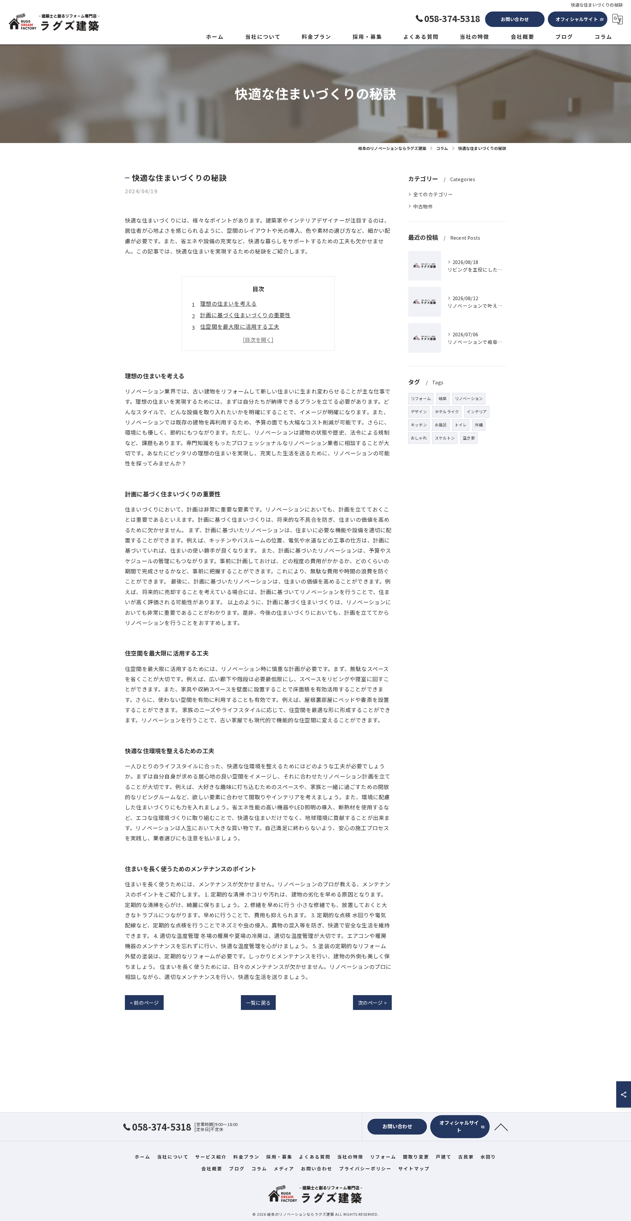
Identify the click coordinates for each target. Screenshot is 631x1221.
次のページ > (372, 1002)
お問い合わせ (515, 19)
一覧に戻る (258, 1002)
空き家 (469, 438)
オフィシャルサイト (577, 19)
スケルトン (445, 438)
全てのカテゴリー (433, 194)
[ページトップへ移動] (501, 1126)
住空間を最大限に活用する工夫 (239, 326)
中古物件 (423, 206)
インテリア (477, 411)
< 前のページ (144, 1002)
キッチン (419, 424)
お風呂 (441, 424)
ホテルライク (447, 411)
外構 (479, 424)
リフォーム (421, 398)
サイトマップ (414, 1168)
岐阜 (443, 398)
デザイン (419, 411)
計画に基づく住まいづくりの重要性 (245, 315)
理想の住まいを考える (228, 303)
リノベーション (469, 398)
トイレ (461, 424)
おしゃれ (419, 438)
